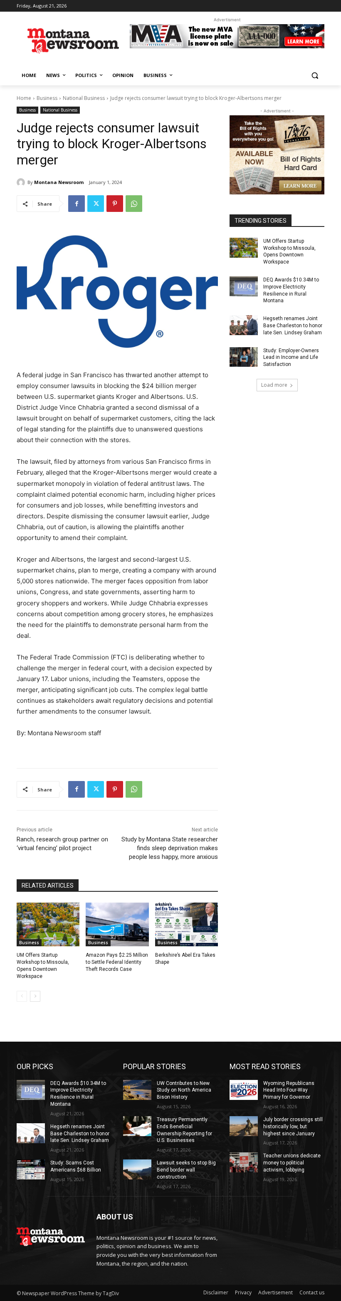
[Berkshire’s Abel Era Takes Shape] (186, 925)
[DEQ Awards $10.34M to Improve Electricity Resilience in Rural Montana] (244, 286)
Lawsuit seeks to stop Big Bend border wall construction (186, 1170)
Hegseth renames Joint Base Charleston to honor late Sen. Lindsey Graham (292, 326)
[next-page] (35, 996)
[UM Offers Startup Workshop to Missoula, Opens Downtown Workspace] (48, 925)
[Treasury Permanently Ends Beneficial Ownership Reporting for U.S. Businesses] (137, 1126)
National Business (84, 98)
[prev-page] (22, 996)
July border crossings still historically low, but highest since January (293, 1127)
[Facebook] (76, 203)
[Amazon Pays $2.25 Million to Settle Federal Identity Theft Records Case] (117, 925)
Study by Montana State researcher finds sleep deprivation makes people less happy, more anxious (169, 848)
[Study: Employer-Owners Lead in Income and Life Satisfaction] (244, 357)
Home (24, 98)
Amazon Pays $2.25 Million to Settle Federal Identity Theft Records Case (117, 962)
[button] (314, 75)
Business (47, 98)
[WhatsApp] (134, 203)
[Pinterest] (114, 203)
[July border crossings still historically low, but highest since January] (244, 1126)
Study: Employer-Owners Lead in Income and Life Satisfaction (291, 358)
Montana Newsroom (59, 182)
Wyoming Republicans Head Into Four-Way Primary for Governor (288, 1090)
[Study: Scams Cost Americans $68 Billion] (31, 1169)
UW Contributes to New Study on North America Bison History (184, 1090)
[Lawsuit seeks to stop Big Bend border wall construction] (137, 1169)
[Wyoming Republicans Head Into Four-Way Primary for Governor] (244, 1090)
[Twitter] (95, 203)
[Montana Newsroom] (22, 182)
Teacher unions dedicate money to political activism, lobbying (292, 1163)
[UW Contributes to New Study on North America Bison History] (137, 1090)
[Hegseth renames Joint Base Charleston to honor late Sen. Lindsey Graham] (244, 325)
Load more (274, 384)
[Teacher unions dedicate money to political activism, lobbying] (244, 1162)
